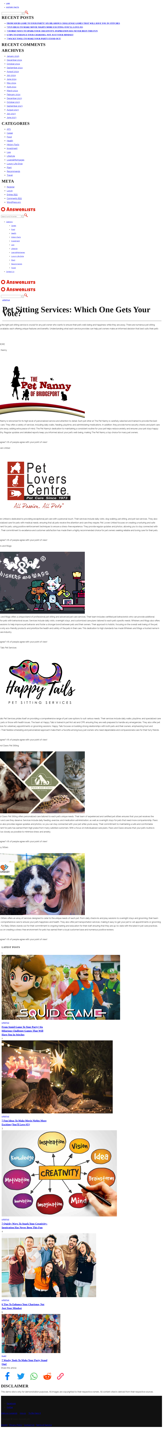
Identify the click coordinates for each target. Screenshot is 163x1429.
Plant (9, 167)
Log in (10, 191)
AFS (9, 129)
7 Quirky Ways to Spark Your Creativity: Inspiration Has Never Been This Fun (52, 31)
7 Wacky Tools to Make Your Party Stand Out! (34, 39)
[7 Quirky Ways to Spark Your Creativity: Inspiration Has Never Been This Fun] (59, 1216)
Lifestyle (11, 156)
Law (8, 3)
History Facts (12, 7)
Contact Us (10, 272)
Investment (12, 148)
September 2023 (15, 106)
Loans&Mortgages (15, 160)
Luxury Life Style (15, 164)
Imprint (4, 1425)
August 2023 (13, 110)
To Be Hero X (34, 1413)
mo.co (23, 1413)
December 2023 (14, 98)
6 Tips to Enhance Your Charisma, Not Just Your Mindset (40, 35)
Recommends (13, 171)
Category (9, 222)
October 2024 (13, 64)
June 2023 (11, 117)
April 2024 (11, 87)
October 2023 (13, 102)
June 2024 (11, 79)
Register (11, 187)
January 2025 (13, 56)
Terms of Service (44, 1425)
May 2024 (11, 83)
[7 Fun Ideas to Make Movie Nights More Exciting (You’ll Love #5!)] (57, 1113)
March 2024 (12, 90)
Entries (12, 194)
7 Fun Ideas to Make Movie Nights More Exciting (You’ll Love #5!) (45, 27)
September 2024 (15, 68)
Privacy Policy (15, 1425)
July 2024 (11, 75)
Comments (14, 198)
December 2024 (14, 60)
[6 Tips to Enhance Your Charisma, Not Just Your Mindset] (49, 1296)
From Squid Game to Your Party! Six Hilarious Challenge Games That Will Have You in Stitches (63, 23)
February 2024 (13, 94)
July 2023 (11, 113)
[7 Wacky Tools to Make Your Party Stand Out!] (31, 1352)
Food (9, 137)
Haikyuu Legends (9, 1413)
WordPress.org (14, 202)
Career (10, 133)
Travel (10, 175)
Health (10, 141)
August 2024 (13, 71)
